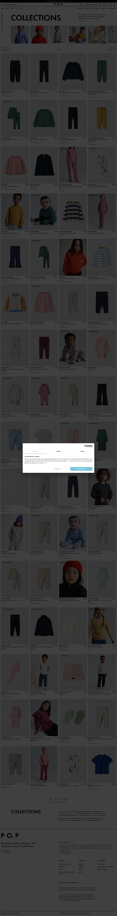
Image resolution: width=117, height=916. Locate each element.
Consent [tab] (34, 451)
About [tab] (82, 451)
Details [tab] (58, 451)
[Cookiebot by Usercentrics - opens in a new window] (86, 446)
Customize (57, 469)
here (68, 461)
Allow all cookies (81, 469)
